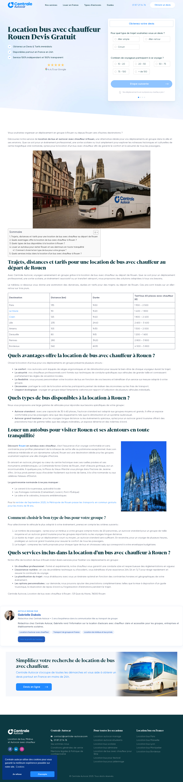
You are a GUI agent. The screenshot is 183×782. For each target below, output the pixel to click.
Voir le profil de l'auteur (31, 639)
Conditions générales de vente (67, 747)
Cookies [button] (20, 767)
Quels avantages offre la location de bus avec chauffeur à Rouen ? (44, 240)
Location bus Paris (146, 736)
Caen (12, 316)
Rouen (22, 445)
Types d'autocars (92, 5)
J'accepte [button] (42, 774)
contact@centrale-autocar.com (70, 736)
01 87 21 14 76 (139, 5)
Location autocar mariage (107, 736)
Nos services (51, 5)
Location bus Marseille (148, 740)
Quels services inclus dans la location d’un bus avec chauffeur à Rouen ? (47, 253)
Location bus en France (150, 730)
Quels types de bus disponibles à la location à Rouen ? (38, 243)
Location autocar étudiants (108, 740)
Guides (110, 5)
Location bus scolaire (105, 744)
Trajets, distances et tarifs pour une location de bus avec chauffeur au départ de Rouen (54, 236)
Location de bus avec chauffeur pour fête (113, 752)
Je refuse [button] (17, 774)
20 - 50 (142, 64)
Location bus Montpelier (149, 747)
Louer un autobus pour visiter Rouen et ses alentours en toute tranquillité (48, 247)
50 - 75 (162, 64)
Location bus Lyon (146, 744)
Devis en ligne (31, 686)
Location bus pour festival (107, 758)
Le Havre (13, 311)
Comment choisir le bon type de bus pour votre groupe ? (41, 250)
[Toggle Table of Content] (94, 232)
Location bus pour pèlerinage (109, 761)
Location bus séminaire (105, 747)
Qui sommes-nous (60, 744)
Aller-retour (154, 39)
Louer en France (70, 5)
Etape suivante (139, 83)
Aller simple (123, 39)
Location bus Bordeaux (148, 751)
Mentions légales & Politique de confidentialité (67, 752)
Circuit (121, 47)
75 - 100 (121, 71)
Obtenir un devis (163, 5)
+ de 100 (142, 71)
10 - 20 (121, 64)
